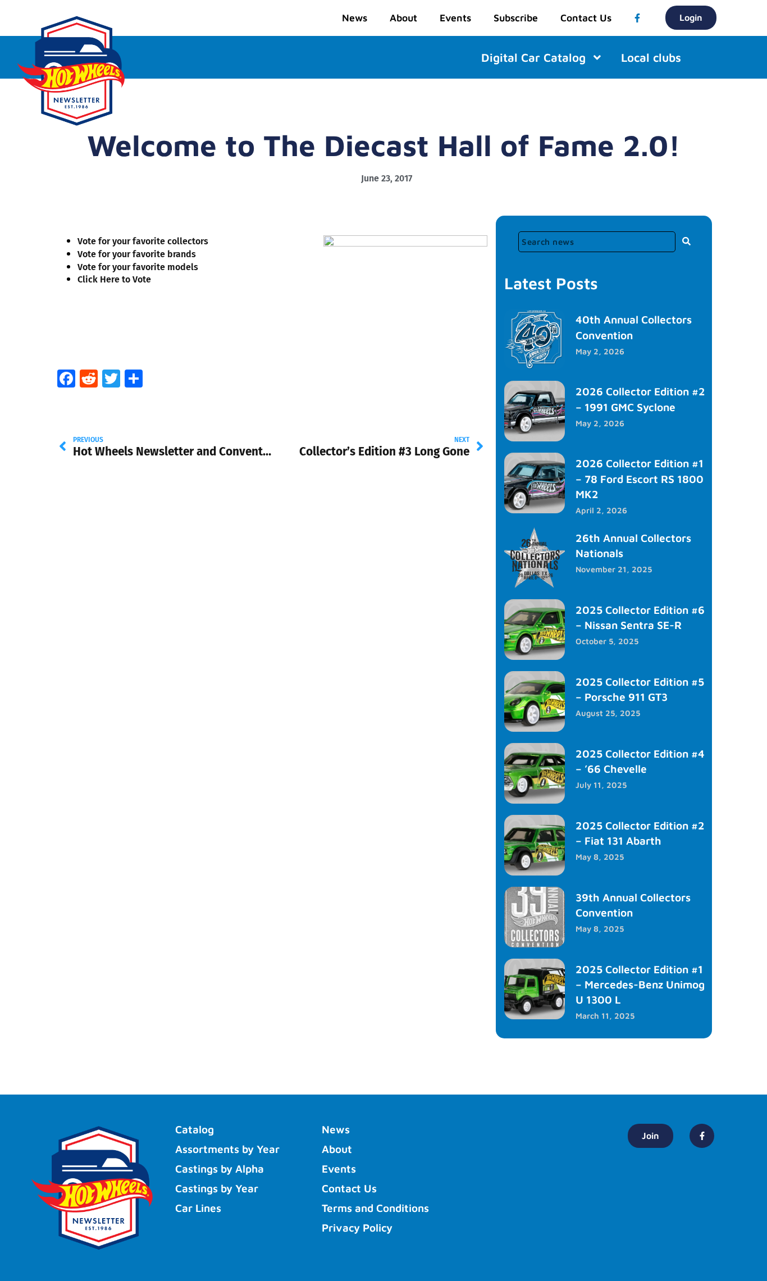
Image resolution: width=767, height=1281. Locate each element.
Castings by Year (216, 1188)
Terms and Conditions (375, 1208)
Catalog (194, 1129)
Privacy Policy (357, 1227)
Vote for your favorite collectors (142, 241)
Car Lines (198, 1208)
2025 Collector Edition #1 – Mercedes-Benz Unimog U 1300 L (640, 984)
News (354, 18)
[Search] (686, 241)
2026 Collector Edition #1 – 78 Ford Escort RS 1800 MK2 (640, 478)
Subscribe (516, 18)
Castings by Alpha (219, 1168)
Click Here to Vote (114, 279)
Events (455, 18)
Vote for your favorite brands (136, 254)
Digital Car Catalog (533, 57)
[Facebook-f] (637, 18)
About (403, 18)
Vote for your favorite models (137, 267)
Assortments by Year (227, 1149)
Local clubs (651, 57)
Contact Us (585, 18)
